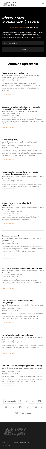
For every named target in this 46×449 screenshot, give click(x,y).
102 (5, 407)
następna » (26, 413)
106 (35, 407)
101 (39, 401)
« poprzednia (10, 401)
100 (32, 401)
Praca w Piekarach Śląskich (17, 28)
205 (16, 413)
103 (13, 407)
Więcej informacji (8, 95)
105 (27, 407)
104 (20, 407)
